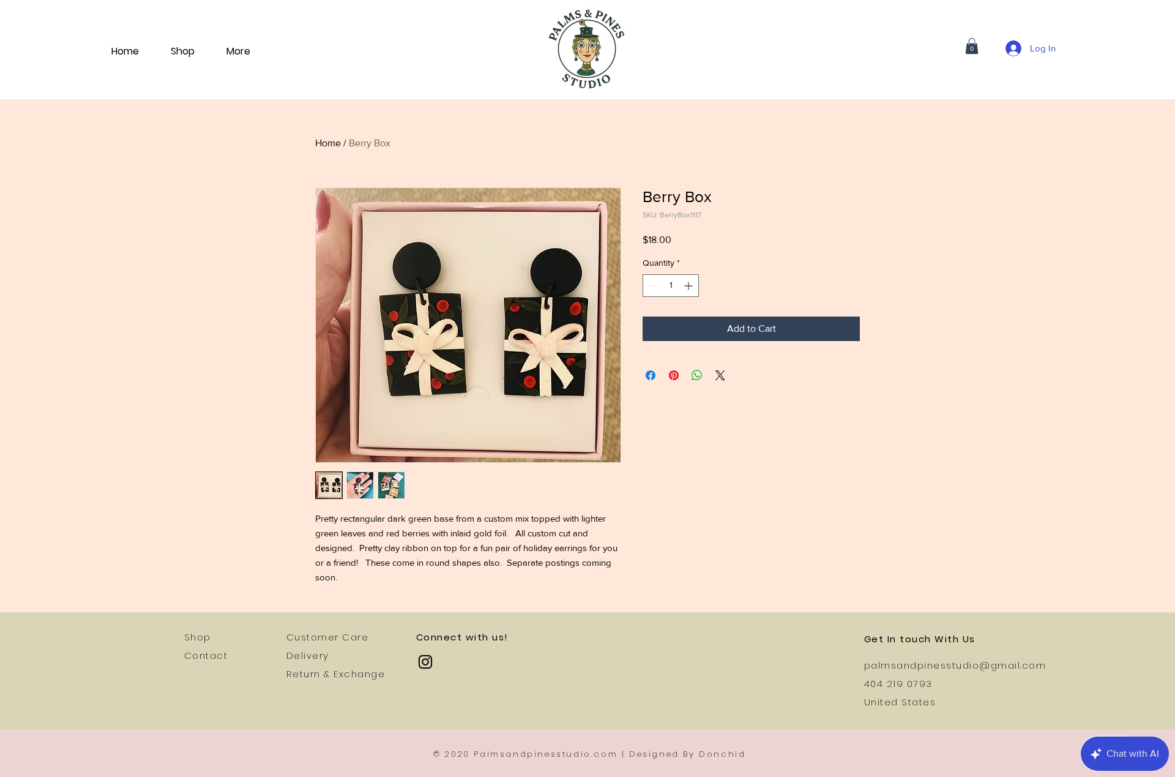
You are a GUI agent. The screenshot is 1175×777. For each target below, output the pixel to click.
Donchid (722, 754)
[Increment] (689, 285)
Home (328, 143)
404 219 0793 (898, 683)
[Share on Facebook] (650, 375)
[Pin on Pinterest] (673, 375)
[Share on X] (720, 375)
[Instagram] (425, 662)
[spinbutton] (671, 285)
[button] (972, 46)
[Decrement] (652, 285)
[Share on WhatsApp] (697, 375)
